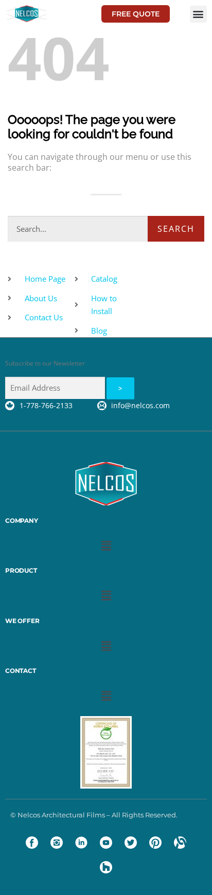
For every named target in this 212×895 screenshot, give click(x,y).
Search (176, 228)
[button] (198, 14)
